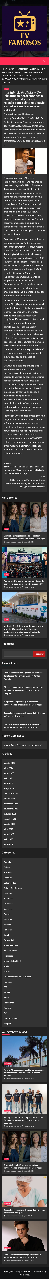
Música (7, 971)
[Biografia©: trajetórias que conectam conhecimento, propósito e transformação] (24, 517)
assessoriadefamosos (13, 114)
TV (5, 1013)
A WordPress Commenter (15, 745)
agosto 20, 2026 (29, 1216)
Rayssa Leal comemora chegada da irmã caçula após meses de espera (24, 714)
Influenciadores (11, 945)
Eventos (7, 924)
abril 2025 (8, 844)
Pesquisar (8, 643)
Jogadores (8, 956)
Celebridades (10, 883)
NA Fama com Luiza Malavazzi (17, 976)
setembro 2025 (11, 819)
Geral (6, 89)
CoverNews (38, 1271)
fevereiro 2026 (11, 793)
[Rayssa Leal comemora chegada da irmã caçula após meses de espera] (24, 1191)
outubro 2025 (10, 814)
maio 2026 (8, 778)
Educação (8, 903)
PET (5, 987)
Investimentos (10, 950)
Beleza (7, 867)
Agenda (7, 862)
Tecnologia (9, 1002)
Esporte (7, 914)
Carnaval (8, 877)
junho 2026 (9, 773)
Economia (8, 898)
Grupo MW (9, 940)
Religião (7, 992)
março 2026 (9, 788)
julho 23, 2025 (29, 114)
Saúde (6, 997)
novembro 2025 (11, 809)
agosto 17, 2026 (29, 635)
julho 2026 (8, 768)
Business (8, 872)
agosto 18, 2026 (29, 587)
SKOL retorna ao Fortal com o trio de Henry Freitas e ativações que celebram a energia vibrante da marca (25, 481)
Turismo (7, 1008)
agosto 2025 (9, 824)
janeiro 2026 (9, 798)
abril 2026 (8, 783)
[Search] (44, 60)
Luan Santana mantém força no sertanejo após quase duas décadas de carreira (22, 726)
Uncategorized (11, 1018)
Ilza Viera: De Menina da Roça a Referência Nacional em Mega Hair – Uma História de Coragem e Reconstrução (24, 468)
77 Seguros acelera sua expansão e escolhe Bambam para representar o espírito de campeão (23, 690)
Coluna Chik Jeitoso (13, 888)
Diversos (8, 893)
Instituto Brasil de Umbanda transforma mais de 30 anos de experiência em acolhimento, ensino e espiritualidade (23, 629)
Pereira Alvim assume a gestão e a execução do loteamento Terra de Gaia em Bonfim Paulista (24, 675)
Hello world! (36, 745)
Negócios (8, 982)
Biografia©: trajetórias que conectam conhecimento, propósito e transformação (23, 703)
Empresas (8, 909)
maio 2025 (8, 839)
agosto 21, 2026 (29, 542)
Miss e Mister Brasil (12, 961)
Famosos (8, 930)
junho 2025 (9, 834)
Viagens (7, 1023)
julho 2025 (8, 829)
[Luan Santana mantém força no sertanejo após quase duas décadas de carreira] (24, 1236)
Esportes (8, 919)
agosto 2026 (9, 763)
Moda (6, 966)
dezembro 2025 (11, 803)
